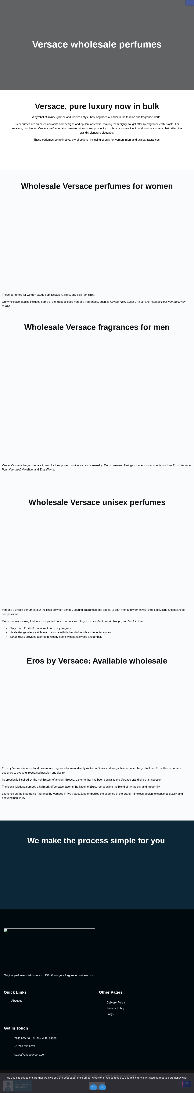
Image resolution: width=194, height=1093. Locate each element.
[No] (186, 1084)
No (102, 1087)
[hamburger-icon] (189, 3)
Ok (93, 1087)
